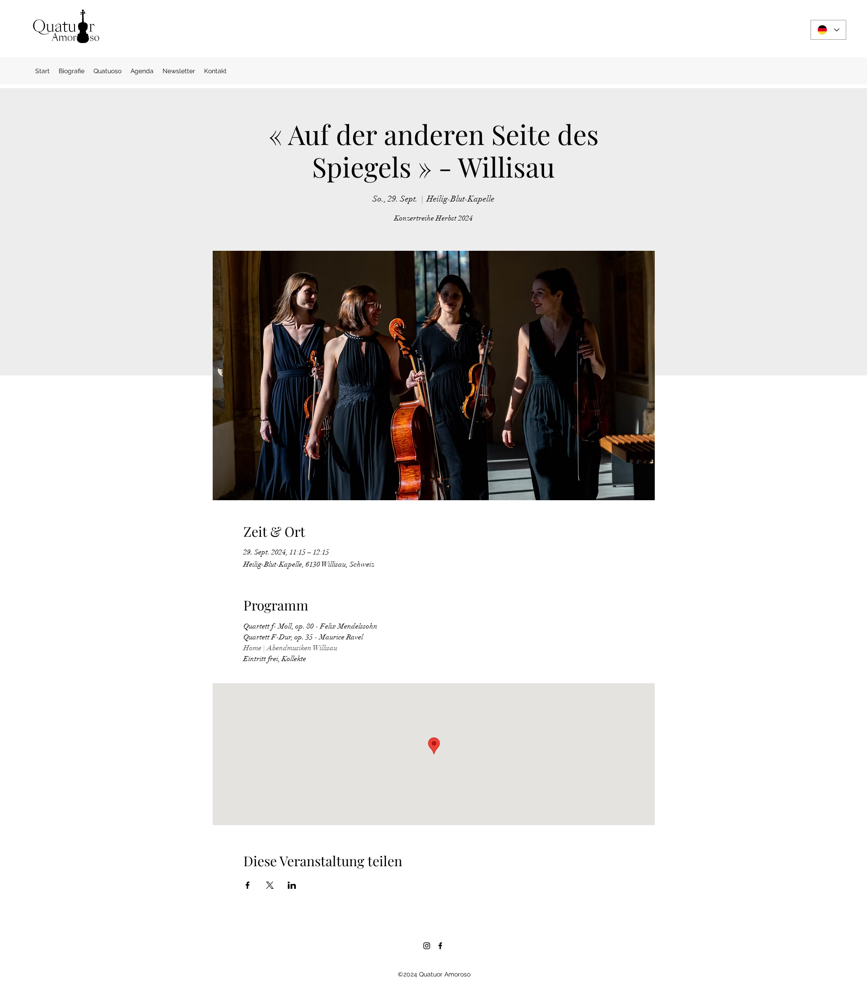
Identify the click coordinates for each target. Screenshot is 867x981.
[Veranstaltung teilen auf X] (270, 885)
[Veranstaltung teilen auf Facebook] (247, 885)
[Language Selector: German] (828, 30)
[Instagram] (426, 945)
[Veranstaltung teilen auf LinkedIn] (292, 885)
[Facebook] (440, 945)
